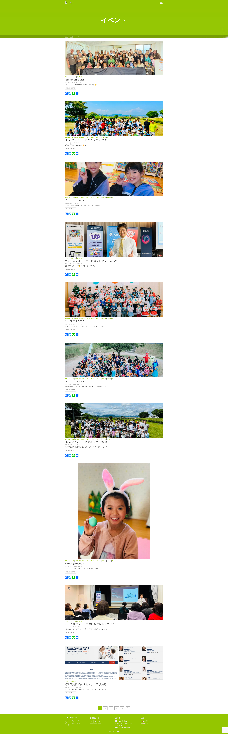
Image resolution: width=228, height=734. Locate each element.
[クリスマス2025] (114, 299)
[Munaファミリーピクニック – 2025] (114, 420)
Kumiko (78, 82)
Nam (77, 143)
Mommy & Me (69, 137)
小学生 (104, 137)
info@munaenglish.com (123, 727)
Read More (70, 88)
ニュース (73, 77)
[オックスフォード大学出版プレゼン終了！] (114, 602)
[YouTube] (99, 722)
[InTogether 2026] (114, 58)
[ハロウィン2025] (114, 360)
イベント (67, 77)
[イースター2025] (114, 511)
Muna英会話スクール (81, 137)
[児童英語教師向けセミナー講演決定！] (114, 663)
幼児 (108, 137)
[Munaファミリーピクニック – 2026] (114, 118)
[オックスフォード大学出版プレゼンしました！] (114, 239)
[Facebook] (92, 722)
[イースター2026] (114, 179)
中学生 (104, 197)
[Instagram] (95, 722)
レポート (79, 77)
